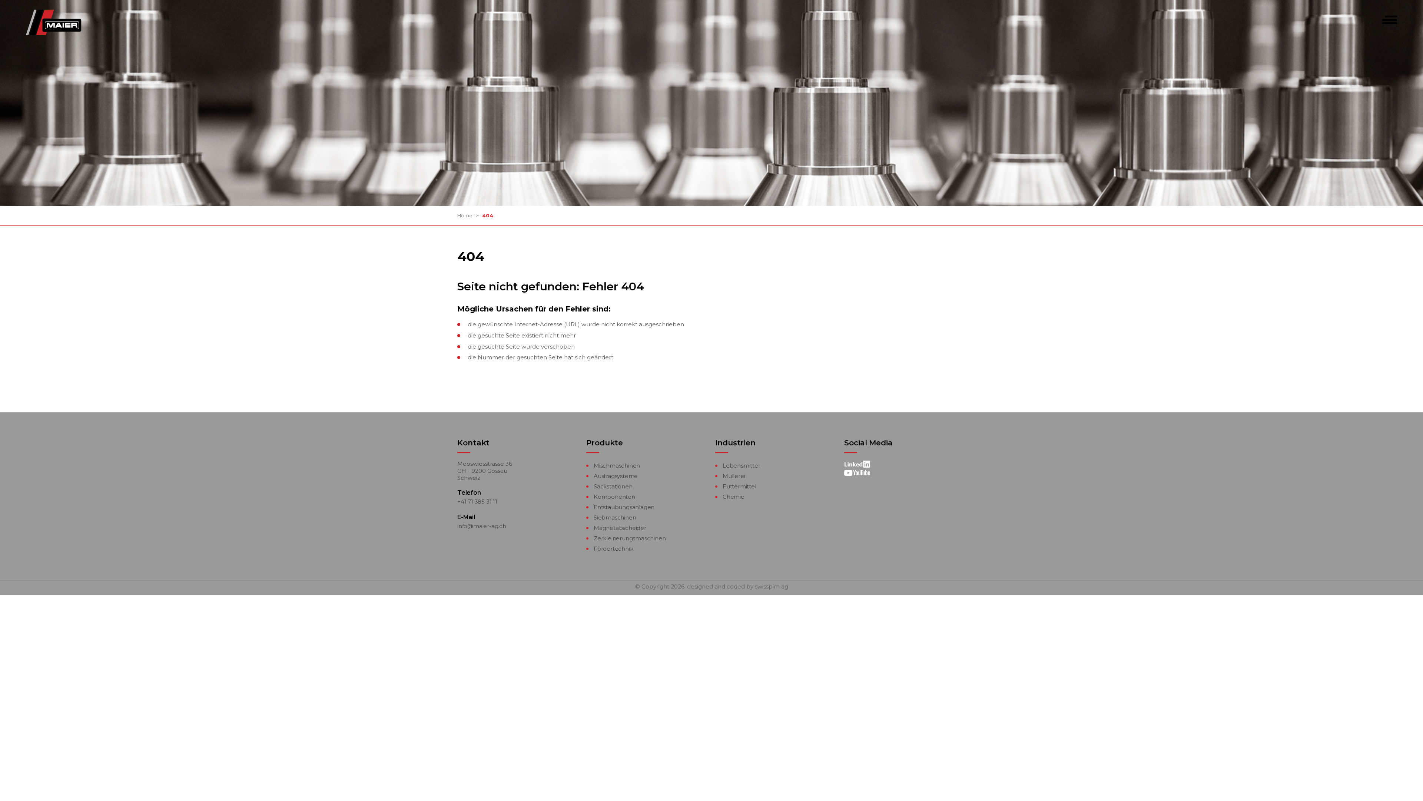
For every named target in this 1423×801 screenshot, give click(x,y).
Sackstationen (613, 486)
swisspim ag (771, 586)
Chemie (733, 496)
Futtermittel (739, 486)
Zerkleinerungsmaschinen (630, 538)
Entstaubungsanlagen (624, 507)
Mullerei (734, 475)
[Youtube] (857, 472)
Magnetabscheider (620, 527)
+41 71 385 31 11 (477, 501)
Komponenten (614, 496)
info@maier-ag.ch (481, 526)
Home (464, 215)
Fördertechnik (613, 548)
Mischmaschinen (617, 465)
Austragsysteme (616, 475)
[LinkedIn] (857, 464)
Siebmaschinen (615, 517)
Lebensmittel (741, 465)
